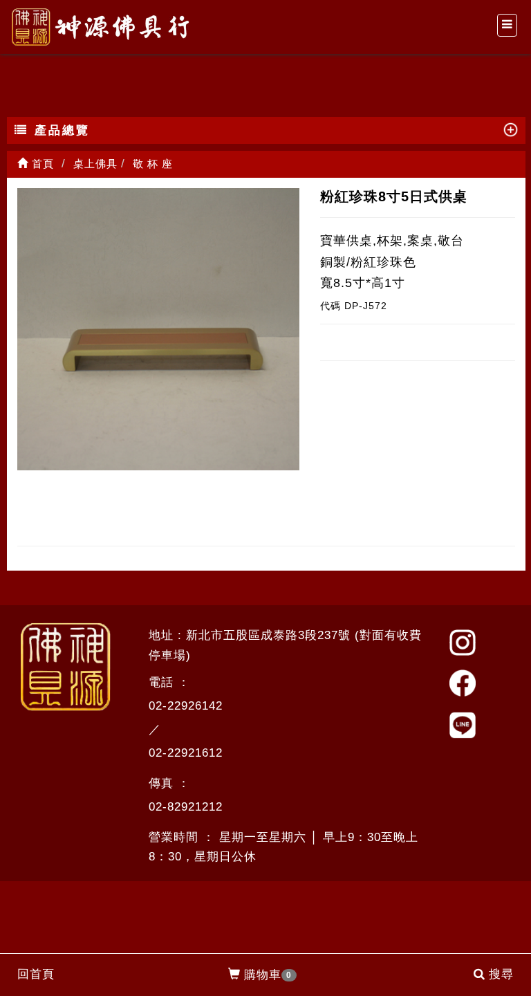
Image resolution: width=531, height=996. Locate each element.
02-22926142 (186, 705)
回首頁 (36, 974)
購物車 (268, 974)
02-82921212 (186, 806)
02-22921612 (186, 752)
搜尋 (501, 974)
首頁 (41, 163)
